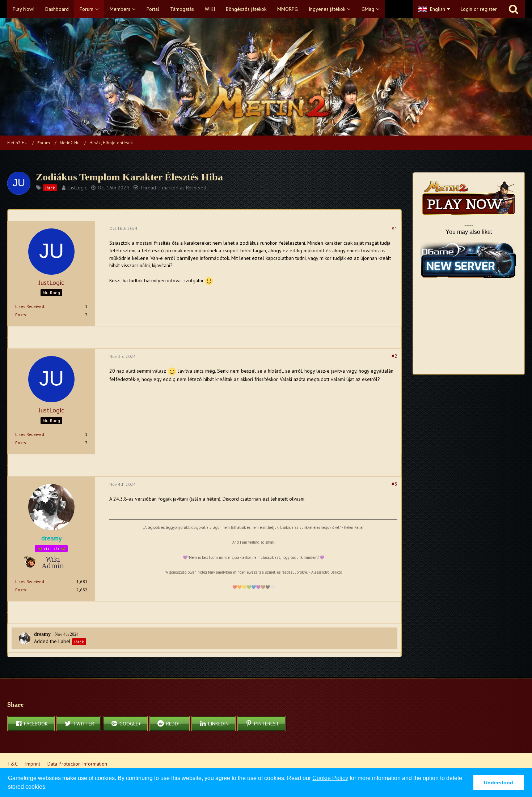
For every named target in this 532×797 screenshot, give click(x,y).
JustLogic (77, 187)
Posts (20, 314)
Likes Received (29, 306)
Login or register (479, 9)
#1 (394, 228)
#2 (394, 356)
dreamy (42, 634)
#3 (394, 484)
